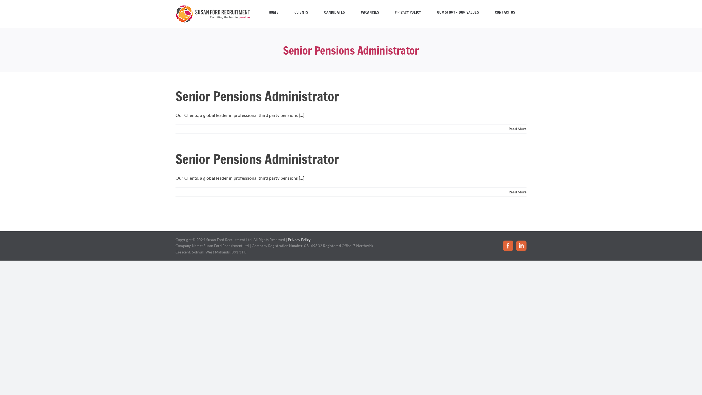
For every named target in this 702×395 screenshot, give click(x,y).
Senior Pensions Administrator (257, 96)
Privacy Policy (299, 240)
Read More (517, 129)
